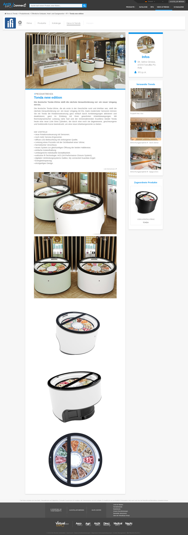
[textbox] (55, 6)
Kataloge (143, 7)
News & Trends (163, 7)
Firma (29, 23)
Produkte (130, 7)
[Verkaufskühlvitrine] (146, 201)
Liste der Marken (118, 504)
